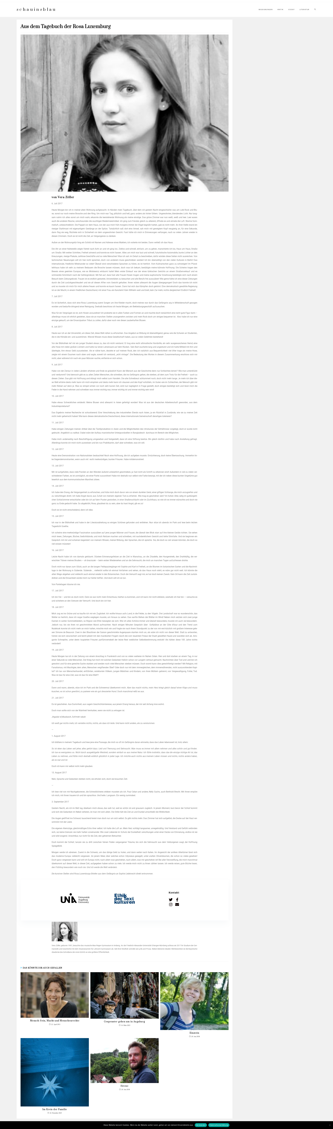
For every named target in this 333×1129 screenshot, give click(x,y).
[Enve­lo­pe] (177, 904)
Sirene (124, 1086)
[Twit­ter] (171, 900)
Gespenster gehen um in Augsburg (124, 1021)
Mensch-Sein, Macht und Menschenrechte (54, 1020)
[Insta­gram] (171, 904)
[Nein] (329, 1125)
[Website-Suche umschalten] (315, 9)
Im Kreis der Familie (54, 1109)
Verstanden (201, 1125)
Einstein (194, 1033)
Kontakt (174, 892)
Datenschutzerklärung (219, 1125)
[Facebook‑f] (177, 900)
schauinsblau (37, 9)
